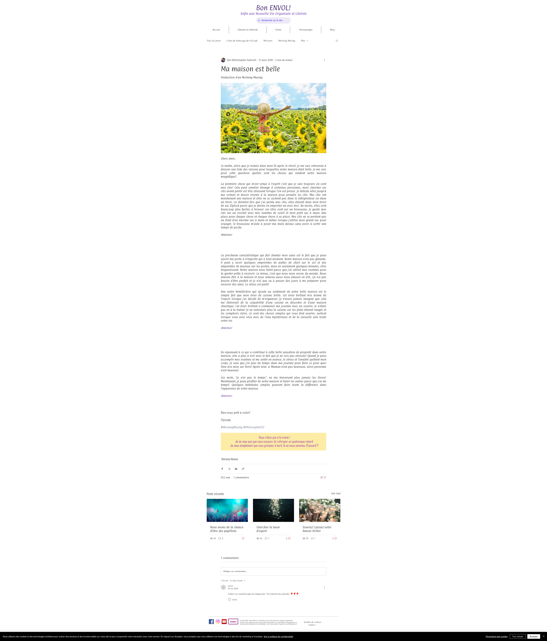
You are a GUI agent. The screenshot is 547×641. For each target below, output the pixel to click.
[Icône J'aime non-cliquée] (229, 599)
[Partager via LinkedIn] (236, 468)
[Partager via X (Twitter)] (229, 468)
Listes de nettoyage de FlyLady (242, 40)
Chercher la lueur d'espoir (268, 529)
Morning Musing (286, 40)
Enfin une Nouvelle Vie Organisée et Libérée (274, 14)
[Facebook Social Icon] (211, 621)
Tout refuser (517, 636)
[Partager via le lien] (243, 468)
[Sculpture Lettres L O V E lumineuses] (319, 510)
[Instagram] (217, 621)
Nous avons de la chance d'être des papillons (226, 529)
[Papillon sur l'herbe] (227, 510)
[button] (336, 40)
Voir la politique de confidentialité (278, 636)
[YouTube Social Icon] (224, 621)
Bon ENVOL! (273, 8)
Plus (303, 40)
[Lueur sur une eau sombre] (273, 510)
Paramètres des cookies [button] (497, 636)
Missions (267, 40)
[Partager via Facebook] (222, 468)
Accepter (534, 636)
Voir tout (335, 493)
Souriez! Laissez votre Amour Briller (317, 529)
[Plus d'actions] (324, 60)
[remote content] (273, 243)
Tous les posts (214, 40)
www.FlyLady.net (291, 624)
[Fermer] (543, 636)
